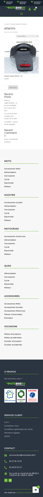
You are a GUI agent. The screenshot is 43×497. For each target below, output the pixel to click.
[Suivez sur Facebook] (6, 480)
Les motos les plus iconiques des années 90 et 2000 (10, 116)
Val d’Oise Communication (26, 493)
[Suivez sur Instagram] (10, 480)
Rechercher (13, 87)
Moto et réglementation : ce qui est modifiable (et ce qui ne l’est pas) (10, 105)
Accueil (6, 24)
